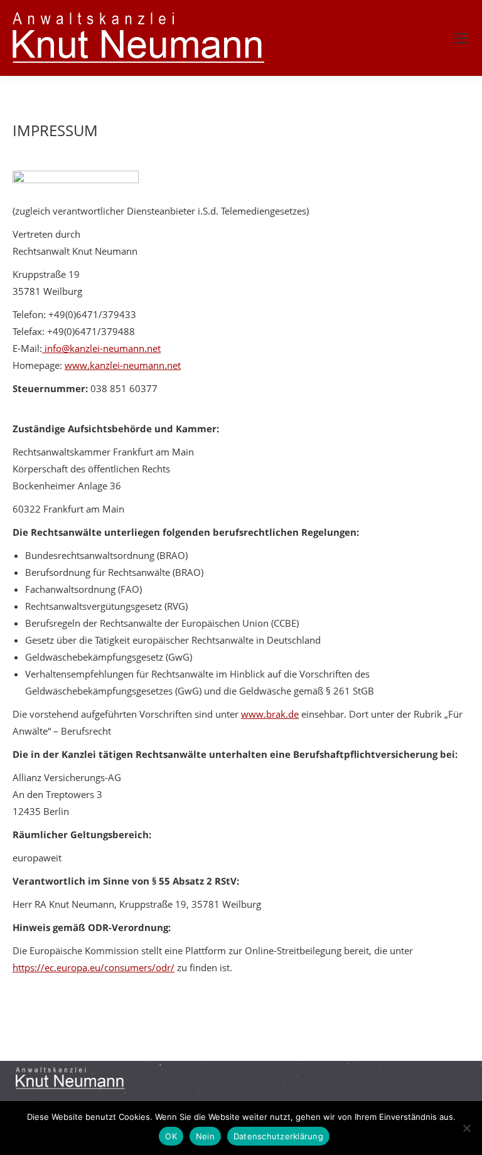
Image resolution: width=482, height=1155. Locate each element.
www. (77, 365)
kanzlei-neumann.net (135, 365)
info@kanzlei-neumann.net (101, 348)
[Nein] (466, 1128)
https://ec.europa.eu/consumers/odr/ (93, 967)
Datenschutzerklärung (278, 1136)
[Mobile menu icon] (461, 38)
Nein (205, 1136)
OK (171, 1136)
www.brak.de (270, 714)
